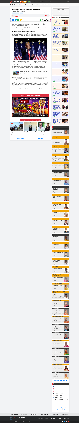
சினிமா (43, 1)
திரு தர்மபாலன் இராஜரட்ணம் (58, 172)
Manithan (54, 31)
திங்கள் (60, 11)
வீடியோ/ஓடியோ (59, 409)
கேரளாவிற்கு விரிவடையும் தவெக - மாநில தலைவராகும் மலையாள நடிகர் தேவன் (44, 133)
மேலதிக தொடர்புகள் (57, 383)
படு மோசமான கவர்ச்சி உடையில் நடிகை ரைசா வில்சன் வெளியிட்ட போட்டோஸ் (57, 71)
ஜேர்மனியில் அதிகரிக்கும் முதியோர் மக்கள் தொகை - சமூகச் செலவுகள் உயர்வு (16, 133)
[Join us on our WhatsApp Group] (44, 20)
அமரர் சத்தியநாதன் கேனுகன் (58, 252)
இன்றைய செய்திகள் (60, 9)
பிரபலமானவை (40, 138)
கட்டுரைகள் (65, 409)
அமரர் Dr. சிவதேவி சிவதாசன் (58, 342)
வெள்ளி (60, 12)
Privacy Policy (66, 418)
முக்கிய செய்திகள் (20, 138)
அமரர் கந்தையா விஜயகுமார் (58, 220)
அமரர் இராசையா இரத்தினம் (58, 285)
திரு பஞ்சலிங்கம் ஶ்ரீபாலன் (57, 148)
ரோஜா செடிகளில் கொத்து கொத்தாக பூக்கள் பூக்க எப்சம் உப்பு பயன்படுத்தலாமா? (57, 29)
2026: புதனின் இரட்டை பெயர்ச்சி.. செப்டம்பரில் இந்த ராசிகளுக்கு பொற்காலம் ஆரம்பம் (57, 79)
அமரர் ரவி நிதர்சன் (56, 244)
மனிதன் (39, 1)
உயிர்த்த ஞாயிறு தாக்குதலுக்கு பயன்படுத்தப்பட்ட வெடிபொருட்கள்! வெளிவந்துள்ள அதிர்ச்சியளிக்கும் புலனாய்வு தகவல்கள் (56, 36)
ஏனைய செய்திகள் (57, 17)
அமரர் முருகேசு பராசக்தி (57, 212)
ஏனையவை (53, 4)
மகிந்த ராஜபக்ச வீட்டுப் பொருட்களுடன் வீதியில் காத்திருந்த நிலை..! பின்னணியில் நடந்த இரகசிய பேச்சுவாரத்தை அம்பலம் (57, 22)
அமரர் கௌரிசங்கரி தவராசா (58, 302)
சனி (55, 12)
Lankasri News (19, 421)
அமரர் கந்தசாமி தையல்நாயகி (58, 277)
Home (39, 418)
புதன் (61, 14)
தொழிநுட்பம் (35, 4)
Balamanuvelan (17, 15)
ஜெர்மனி (17, 16)
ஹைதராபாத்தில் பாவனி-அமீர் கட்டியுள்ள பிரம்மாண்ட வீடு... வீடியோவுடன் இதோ (57, 121)
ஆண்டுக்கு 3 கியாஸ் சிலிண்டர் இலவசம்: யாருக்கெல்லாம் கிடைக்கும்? (56, 114)
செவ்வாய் (55, 11)
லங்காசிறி (34, 1)
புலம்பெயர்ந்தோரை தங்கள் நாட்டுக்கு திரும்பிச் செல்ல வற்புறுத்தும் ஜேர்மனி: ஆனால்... (34, 72)
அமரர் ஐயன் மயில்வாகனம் (57, 164)
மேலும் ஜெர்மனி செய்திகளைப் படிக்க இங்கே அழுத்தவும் (30, 120)
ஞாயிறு (66, 11)
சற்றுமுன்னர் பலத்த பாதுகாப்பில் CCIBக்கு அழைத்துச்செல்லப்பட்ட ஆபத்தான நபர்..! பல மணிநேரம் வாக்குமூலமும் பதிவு (57, 57)
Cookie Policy (59, 418)
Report (47, 15)
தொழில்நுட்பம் (55, 402)
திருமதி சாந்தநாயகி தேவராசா (58, 334)
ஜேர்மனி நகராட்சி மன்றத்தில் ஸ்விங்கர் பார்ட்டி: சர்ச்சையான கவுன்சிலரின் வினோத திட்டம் (30, 133)
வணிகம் (41, 4)
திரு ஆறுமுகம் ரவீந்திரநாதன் (58, 130)
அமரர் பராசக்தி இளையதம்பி (58, 180)
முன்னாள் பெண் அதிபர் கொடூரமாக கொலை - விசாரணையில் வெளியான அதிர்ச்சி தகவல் (57, 43)
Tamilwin (54, 24)
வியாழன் (66, 12)
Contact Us (47, 418)
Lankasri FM (49, 1)
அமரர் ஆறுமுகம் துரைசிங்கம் (58, 268)
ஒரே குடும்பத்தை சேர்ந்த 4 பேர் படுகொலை (57, 63)
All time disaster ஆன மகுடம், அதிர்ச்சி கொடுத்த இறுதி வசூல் (57, 85)
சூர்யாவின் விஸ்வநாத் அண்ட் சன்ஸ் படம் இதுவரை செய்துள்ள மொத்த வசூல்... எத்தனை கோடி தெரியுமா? (57, 107)
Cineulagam (54, 74)
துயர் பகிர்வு (55, 126)
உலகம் (18, 4)
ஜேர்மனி (62, 407)
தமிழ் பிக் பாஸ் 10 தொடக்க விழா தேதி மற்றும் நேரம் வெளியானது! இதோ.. (56, 100)
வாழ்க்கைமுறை (47, 4)
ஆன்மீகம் (29, 4)
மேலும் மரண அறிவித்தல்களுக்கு (60, 380)
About (42, 418)
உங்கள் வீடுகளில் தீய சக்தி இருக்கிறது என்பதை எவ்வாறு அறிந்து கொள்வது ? (57, 93)
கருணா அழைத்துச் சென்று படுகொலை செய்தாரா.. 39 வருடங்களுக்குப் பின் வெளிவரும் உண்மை (56, 50)
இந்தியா (14, 4)
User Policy (53, 418)
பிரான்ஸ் (57, 407)
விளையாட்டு (23, 4)
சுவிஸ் (54, 407)
